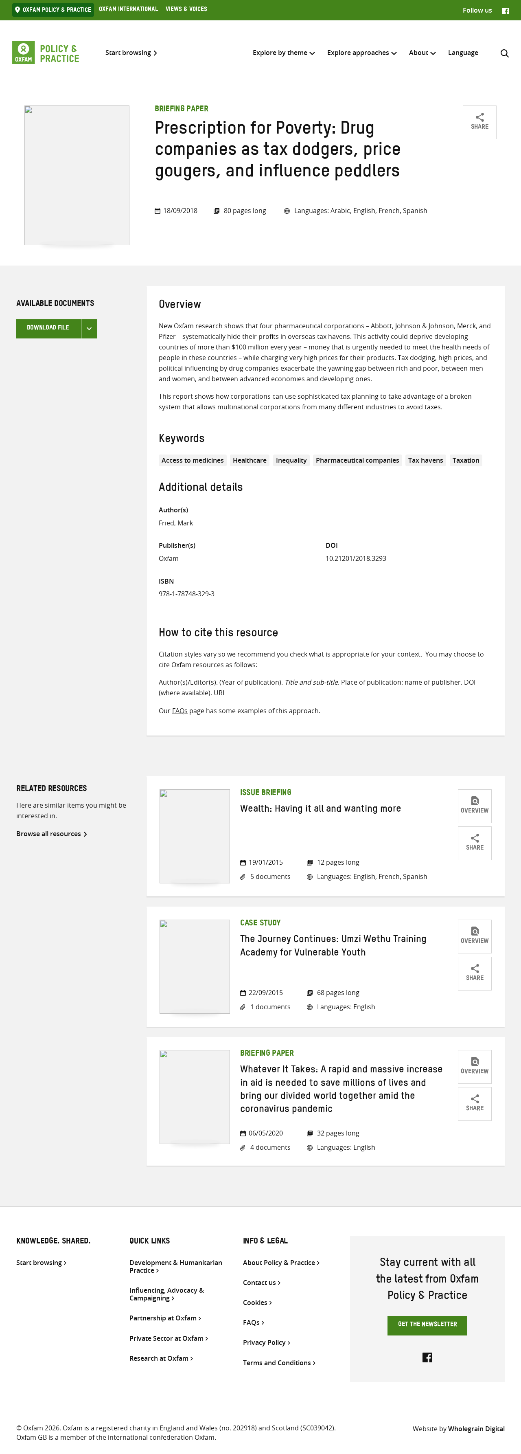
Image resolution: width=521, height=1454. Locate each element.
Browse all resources (48, 833)
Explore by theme (280, 52)
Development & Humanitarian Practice (175, 1266)
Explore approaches (358, 52)
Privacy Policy (264, 1342)
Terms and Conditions (277, 1363)
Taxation (466, 460)
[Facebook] (505, 10)
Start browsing (128, 53)
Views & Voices (186, 10)
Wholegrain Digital (476, 1428)
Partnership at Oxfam (163, 1318)
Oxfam (169, 558)
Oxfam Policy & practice (57, 11)
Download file (48, 328)
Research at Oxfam (158, 1358)
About (418, 52)
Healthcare (250, 460)
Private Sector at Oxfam (166, 1338)
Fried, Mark (176, 522)
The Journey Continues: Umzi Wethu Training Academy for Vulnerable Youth (333, 947)
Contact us (259, 1283)
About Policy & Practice (279, 1263)
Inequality (291, 460)
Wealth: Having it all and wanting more (320, 810)
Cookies (255, 1303)
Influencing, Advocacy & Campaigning (166, 1294)
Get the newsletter (427, 1325)
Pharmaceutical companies (357, 460)
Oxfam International (128, 10)
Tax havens (425, 460)
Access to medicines (193, 460)
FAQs (180, 710)
